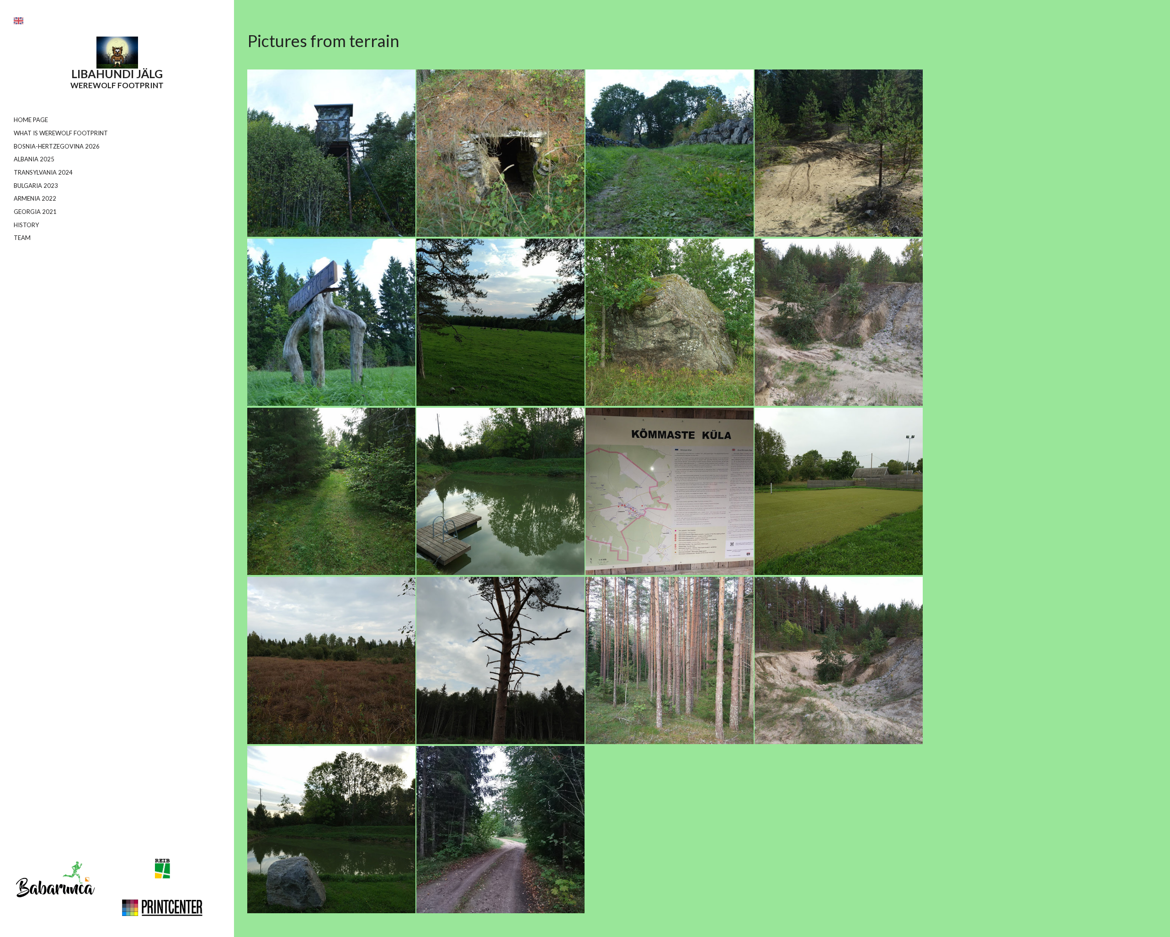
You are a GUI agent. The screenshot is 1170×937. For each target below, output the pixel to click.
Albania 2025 (34, 159)
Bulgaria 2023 (36, 185)
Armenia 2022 (35, 198)
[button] (18, 20)
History (26, 225)
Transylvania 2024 (43, 172)
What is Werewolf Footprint (61, 133)
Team (22, 237)
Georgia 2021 (35, 211)
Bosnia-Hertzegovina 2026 (57, 146)
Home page (31, 119)
